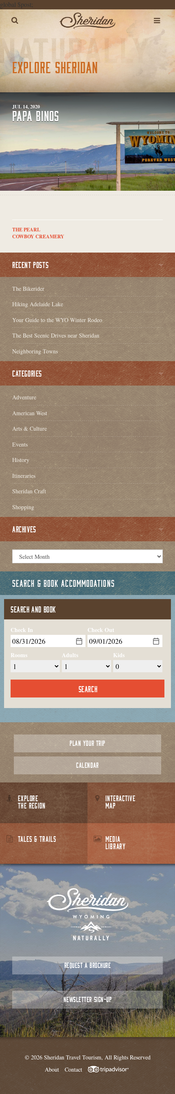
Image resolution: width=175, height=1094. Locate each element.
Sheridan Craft (29, 491)
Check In (22, 630)
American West (29, 413)
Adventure (24, 397)
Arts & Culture (29, 428)
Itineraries (23, 475)
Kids (119, 655)
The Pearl (26, 229)
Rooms (19, 655)
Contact (73, 1069)
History (20, 460)
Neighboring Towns (35, 351)
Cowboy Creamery (38, 236)
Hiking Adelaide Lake (37, 304)
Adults (70, 655)
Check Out (101, 630)
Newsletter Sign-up (87, 999)
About (52, 1069)
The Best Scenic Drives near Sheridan (55, 335)
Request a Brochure (87, 965)
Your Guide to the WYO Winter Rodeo (57, 320)
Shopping (23, 507)
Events (20, 444)
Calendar (87, 765)
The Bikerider (28, 288)
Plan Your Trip (87, 743)
